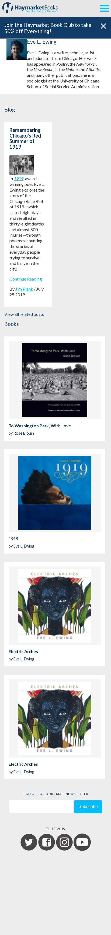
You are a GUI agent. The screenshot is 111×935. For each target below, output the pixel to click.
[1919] (55, 493)
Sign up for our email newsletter (55, 794)
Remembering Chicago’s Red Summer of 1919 (25, 138)
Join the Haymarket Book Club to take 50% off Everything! (47, 28)
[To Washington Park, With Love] (55, 380)
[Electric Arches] (55, 606)
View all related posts (24, 314)
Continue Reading (25, 278)
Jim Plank (24, 288)
